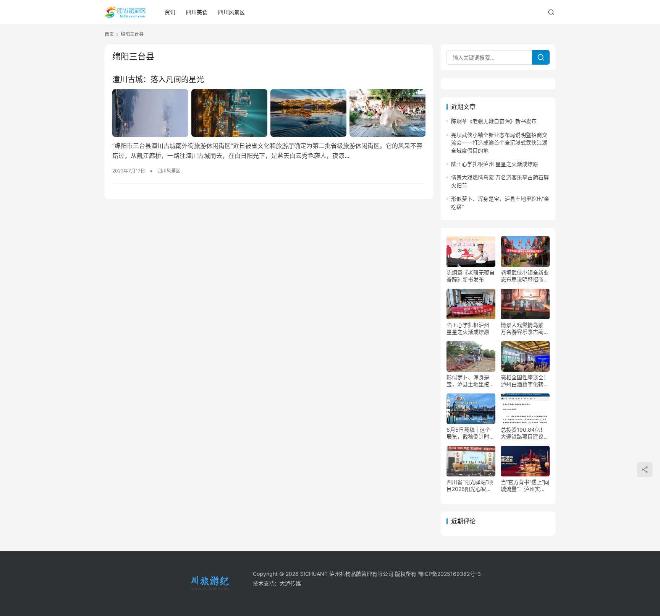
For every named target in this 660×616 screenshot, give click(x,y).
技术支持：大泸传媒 (277, 583)
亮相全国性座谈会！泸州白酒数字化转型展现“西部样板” (525, 381)
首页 (109, 34)
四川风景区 (231, 12)
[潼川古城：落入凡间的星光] (268, 113)
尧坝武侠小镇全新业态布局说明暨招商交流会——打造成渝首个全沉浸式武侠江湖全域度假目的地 (499, 143)
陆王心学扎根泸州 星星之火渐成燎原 (494, 164)
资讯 (170, 12)
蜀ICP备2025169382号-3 (449, 573)
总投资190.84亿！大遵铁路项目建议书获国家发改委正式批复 (525, 433)
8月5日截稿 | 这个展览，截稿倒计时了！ (468, 433)
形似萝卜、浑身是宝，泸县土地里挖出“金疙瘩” (470, 381)
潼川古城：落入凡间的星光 (158, 79)
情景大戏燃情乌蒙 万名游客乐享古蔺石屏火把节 (525, 328)
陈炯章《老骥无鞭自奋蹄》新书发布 (494, 121)
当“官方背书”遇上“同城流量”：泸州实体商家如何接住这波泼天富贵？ (525, 485)
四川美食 (196, 12)
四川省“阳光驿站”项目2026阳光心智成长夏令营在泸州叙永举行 (470, 485)
